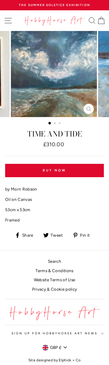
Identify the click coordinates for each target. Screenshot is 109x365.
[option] (54, 5)
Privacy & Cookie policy (54, 289)
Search (54, 261)
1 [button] (49, 123)
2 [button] (55, 123)
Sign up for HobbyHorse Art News (55, 333)
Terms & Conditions (54, 270)
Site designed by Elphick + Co (54, 360)
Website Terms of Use (54, 279)
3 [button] (60, 123)
